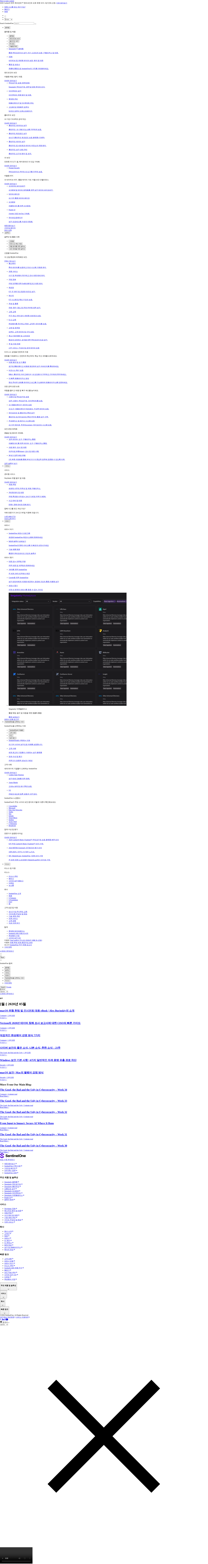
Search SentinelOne (7, 23)
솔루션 (7, 233)
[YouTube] (7, 1320)
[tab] (12, 36)
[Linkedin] (3, 1320)
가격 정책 (8, 947)
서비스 (7, 466)
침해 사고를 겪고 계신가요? (14, 7)
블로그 (7, 9)
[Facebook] (5, 1320)
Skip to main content (7, 1)
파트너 (7, 521)
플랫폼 (7, 27)
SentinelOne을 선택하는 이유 (14, 722)
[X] (1, 1320)
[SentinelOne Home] (13, 1158)
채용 (6, 12)
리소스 (7, 864)
